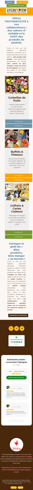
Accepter (13, 487)
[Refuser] (31, 484)
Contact (10, 2)
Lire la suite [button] (9, 397)
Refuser (20, 487)
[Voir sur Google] (8, 387)
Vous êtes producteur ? (16, 5)
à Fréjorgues (19, 121)
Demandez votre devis (18, 315)
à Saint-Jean (19, 126)
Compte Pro (22, 2)
